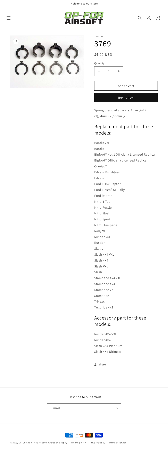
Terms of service (117, 442)
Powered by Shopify (56, 442)
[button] (8, 17)
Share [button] (102, 364)
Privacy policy (97, 442)
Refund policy (78, 442)
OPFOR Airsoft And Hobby (32, 442)
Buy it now (126, 97)
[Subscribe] (116, 408)
